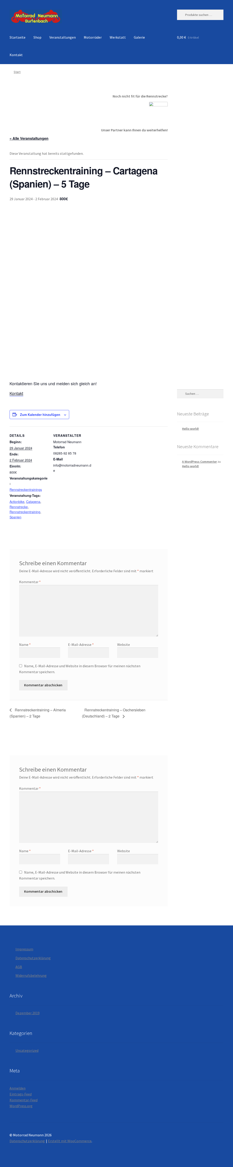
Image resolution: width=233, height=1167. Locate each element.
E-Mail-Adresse (81, 644)
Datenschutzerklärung (33, 958)
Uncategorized (26, 1050)
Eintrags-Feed (21, 1094)
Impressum (24, 949)
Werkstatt (118, 37)
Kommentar (30, 582)
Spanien (15, 517)
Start (17, 72)
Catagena (33, 501)
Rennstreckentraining (25, 512)
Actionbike (17, 501)
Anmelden (17, 1088)
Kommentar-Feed (24, 1100)
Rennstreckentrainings (26, 489)
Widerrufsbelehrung (31, 975)
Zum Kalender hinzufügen (40, 414)
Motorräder (93, 37)
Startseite (17, 37)
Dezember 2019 (27, 1013)
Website (123, 644)
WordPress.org (21, 1106)
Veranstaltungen (62, 37)
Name (25, 644)
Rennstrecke (19, 507)
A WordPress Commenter (199, 462)
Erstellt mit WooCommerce (69, 1141)
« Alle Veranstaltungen (29, 138)
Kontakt (16, 54)
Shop (37, 37)
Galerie (139, 37)
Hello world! (190, 429)
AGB (18, 967)
